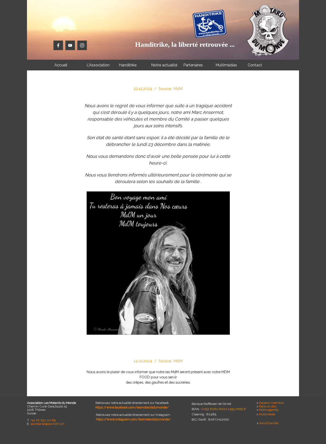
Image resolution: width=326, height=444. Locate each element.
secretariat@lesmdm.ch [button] (47, 424)
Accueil (60, 65)
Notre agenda (268, 410)
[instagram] (82, 45)
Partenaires (193, 65)
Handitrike (128, 65)
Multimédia (267, 414)
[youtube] (70, 45)
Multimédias (226, 65)
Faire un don (268, 406)
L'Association (98, 65)
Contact (255, 65)
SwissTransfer (269, 423)
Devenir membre (271, 403)
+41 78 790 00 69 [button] (43, 420)
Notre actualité (164, 65)
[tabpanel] (158, 217)
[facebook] (58, 45)
